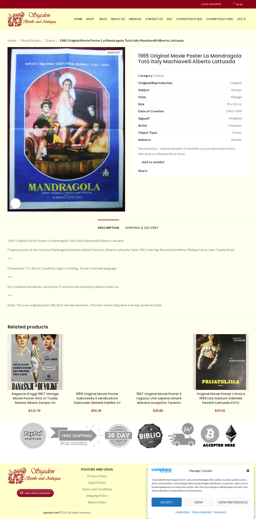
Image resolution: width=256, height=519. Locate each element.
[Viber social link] (193, 170)
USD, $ (241, 19)
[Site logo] (32, 18)
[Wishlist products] (226, 4)
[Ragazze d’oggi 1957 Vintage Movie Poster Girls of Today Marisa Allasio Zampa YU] (35, 362)
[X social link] (155, 170)
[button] (248, 471)
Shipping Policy (97, 495)
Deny (199, 502)
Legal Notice (97, 482)
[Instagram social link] (14, 4)
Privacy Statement (202, 511)
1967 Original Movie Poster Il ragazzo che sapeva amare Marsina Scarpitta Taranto (159, 398)
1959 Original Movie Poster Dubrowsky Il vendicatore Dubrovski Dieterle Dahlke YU (97, 398)
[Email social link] (159, 170)
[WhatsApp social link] (179, 170)
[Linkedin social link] (24, 4)
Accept (167, 502)
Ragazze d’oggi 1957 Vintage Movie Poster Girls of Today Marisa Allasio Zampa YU (35, 398)
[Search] (247, 4)
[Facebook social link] (9, 4)
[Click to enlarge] (16, 203)
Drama (50, 40)
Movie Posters (31, 40)
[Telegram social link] (189, 170)
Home (11, 40)
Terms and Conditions (97, 489)
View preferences (233, 502)
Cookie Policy (182, 511)
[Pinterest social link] (19, 4)
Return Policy (97, 502)
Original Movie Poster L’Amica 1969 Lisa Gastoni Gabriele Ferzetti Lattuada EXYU (221, 398)
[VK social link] (184, 170)
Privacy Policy (97, 476)
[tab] (108, 226)
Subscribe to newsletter (37, 493)
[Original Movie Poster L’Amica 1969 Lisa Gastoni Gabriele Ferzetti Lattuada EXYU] (221, 362)
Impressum (220, 511)
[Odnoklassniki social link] (174, 170)
